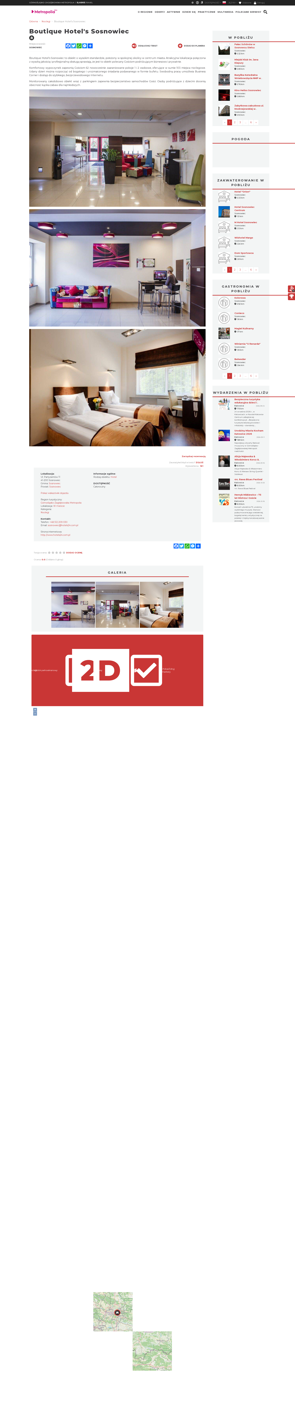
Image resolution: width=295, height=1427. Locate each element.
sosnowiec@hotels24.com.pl (63, 525)
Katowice (240, 155)
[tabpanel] (73, 605)
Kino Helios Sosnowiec (247, 90)
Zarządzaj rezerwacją (194, 456)
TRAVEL (85, 2)
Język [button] (231, 3)
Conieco (239, 313)
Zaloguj (261, 3)
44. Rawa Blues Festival (248, 479)
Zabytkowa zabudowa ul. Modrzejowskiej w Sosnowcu (249, 108)
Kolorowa (240, 297)
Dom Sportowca (244, 253)
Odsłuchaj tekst (147, 46)
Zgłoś (199, 462)
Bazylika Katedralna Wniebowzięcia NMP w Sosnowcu (247, 78)
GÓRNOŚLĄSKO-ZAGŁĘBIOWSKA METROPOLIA (51, 2)
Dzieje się (189, 12)
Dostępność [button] (212, 3)
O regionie (145, 12)
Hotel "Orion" (242, 191)
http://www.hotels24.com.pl (55, 535)
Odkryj (160, 12)
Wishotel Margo (243, 237)
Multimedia (225, 12)
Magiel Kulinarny (244, 328)
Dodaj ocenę (74, 552)
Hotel (114, 477)
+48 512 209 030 (58, 522)
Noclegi (45, 512)
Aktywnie (173, 12)
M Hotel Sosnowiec (245, 222)
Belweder (240, 359)
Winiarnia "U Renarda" (247, 343)
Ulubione (246, 3)
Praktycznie (206, 12)
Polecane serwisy (248, 12)
